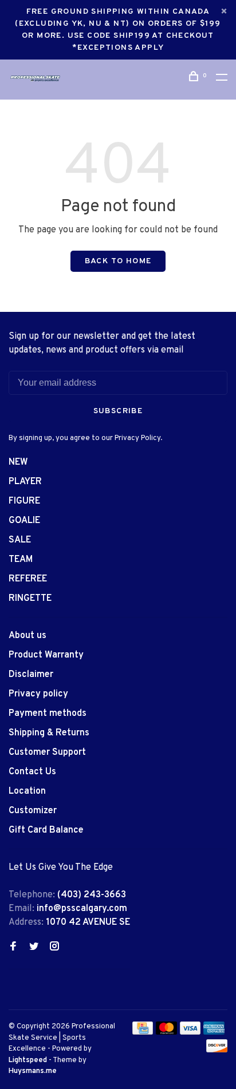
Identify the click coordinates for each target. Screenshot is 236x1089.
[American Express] (214, 1032)
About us (27, 635)
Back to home (118, 261)
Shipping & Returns (49, 733)
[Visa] (190, 1032)
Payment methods (47, 713)
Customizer (33, 811)
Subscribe (118, 411)
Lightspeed (28, 1060)
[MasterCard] (166, 1032)
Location (27, 791)
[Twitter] (33, 947)
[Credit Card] (142, 1032)
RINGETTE (30, 598)
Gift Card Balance (46, 830)
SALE (20, 540)
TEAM (21, 559)
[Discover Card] (216, 1050)
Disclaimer (31, 674)
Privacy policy (38, 694)
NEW (18, 462)
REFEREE (28, 579)
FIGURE (24, 501)
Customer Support (47, 752)
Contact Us (32, 772)
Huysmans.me (33, 1071)
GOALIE (24, 520)
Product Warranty (46, 655)
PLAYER (25, 482)
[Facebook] (13, 947)
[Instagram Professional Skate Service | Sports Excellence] (54, 947)
